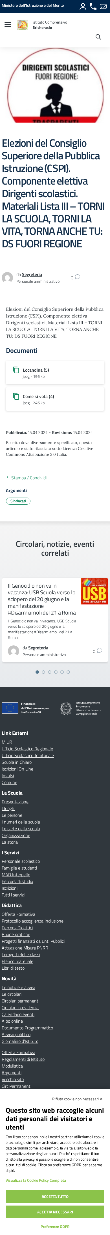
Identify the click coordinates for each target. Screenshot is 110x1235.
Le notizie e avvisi (18, 987)
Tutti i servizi (13, 894)
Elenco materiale (17, 961)
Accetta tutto (55, 1196)
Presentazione (15, 801)
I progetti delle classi (21, 954)
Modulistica (12, 1065)
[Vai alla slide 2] (43, 672)
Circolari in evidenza (20, 1007)
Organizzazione (16, 835)
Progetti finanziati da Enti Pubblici (33, 941)
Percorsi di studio (17, 881)
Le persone (12, 815)
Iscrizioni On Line (17, 768)
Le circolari (11, 994)
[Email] (103, 6)
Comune (9, 782)
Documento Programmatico (27, 1027)
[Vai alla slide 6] (68, 672)
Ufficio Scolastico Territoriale (28, 755)
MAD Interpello (16, 874)
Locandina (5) (36, 370)
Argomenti (11, 1072)
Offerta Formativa (18, 914)
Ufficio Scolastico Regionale (27, 748)
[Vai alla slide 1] (37, 672)
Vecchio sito (13, 1079)
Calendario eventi (18, 1014)
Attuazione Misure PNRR (25, 947)
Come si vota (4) (38, 396)
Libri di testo (13, 968)
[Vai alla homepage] (22, 25)
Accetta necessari (55, 1212)
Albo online (12, 1021)
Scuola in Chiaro (17, 762)
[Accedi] (83, 6)
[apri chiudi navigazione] (8, 25)
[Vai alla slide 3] (49, 672)
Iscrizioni (9, 888)
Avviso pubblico (16, 1034)
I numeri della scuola (21, 821)
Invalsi (8, 775)
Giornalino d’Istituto (20, 1041)
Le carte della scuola (21, 828)
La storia (10, 842)
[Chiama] (93, 6)
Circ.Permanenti (16, 1086)
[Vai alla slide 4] (56, 672)
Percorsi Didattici (17, 927)
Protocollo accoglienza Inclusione (32, 920)
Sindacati (18, 501)
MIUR (7, 742)
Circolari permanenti (20, 1000)
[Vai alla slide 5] (62, 672)
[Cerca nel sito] (98, 37)
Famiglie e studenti (19, 867)
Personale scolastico (21, 861)
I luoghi (8, 808)
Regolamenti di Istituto (23, 1059)
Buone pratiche (16, 934)
